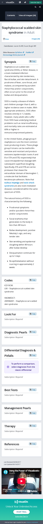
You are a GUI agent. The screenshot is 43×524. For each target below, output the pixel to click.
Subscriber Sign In (36, 2)
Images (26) (36, 39)
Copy (33, 61)
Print (7, 39)
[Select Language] (20, 2)
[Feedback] (25, 2)
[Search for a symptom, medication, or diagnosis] (35, 7)
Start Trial (21, 512)
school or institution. (32, 522)
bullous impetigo (12, 182)
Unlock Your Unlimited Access (21, 506)
